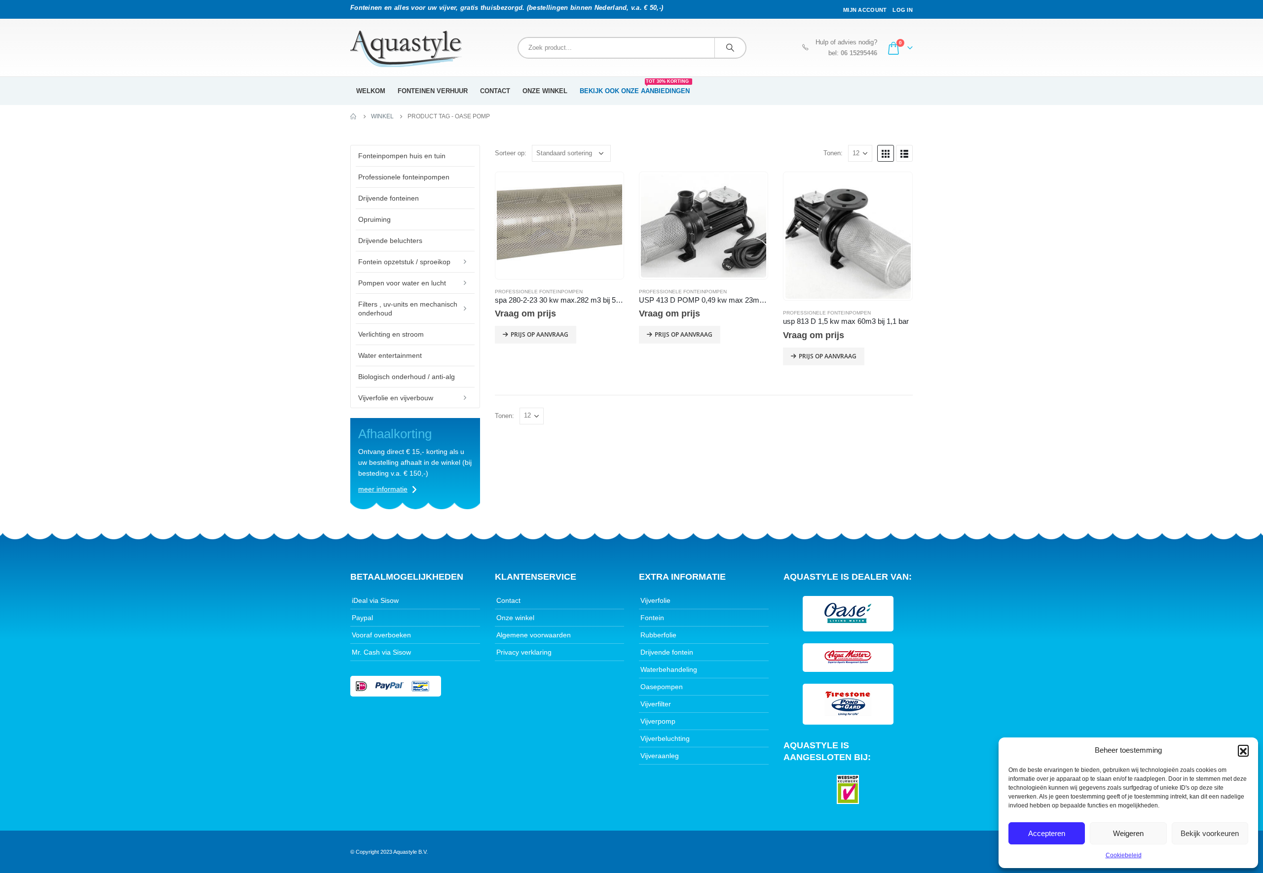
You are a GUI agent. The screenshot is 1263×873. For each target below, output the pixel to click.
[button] (1243, 750)
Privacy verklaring (524, 652)
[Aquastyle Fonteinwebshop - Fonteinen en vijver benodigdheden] (406, 49)
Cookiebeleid (1124, 855)
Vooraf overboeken (381, 635)
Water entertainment (390, 355)
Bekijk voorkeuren (1210, 833)
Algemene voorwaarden (533, 635)
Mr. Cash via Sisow (381, 652)
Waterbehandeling (668, 669)
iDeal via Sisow (375, 600)
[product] (559, 226)
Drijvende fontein (666, 652)
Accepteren (1046, 833)
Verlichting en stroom (391, 334)
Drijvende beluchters (390, 240)
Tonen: (833, 153)
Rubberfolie (658, 635)
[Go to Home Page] (353, 116)
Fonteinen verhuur (433, 91)
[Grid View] (885, 153)
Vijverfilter (655, 704)
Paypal (362, 618)
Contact (495, 91)
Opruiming (374, 219)
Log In (902, 10)
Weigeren (1128, 833)
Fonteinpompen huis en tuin (402, 156)
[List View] (904, 153)
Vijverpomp (657, 721)
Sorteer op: (510, 153)
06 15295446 (859, 53)
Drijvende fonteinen (388, 198)
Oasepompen (661, 687)
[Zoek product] (730, 48)
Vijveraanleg (659, 756)
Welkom (370, 91)
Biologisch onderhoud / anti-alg (406, 377)
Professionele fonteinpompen (539, 291)
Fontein (652, 618)
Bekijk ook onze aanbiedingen (635, 88)
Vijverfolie (655, 600)
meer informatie (383, 489)
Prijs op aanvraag (539, 334)
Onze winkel (544, 91)
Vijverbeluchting (665, 738)
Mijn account (865, 10)
